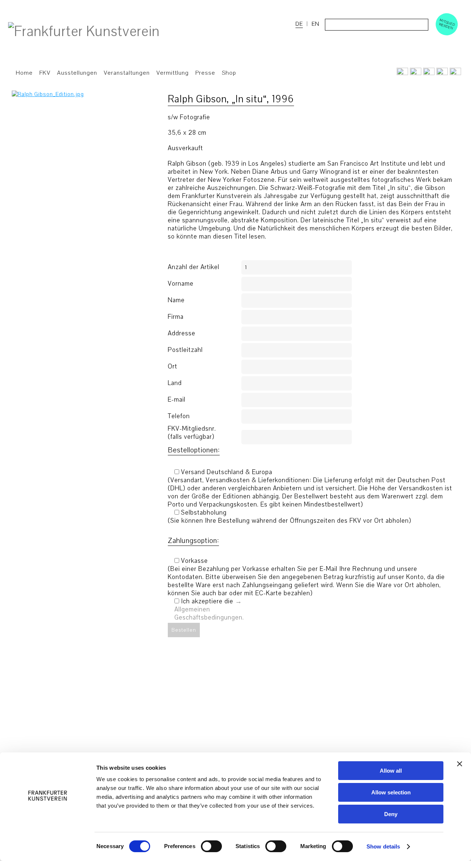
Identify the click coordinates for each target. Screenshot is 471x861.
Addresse (181, 333)
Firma (176, 317)
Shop (229, 73)
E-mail (176, 400)
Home (24, 73)
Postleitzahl (185, 350)
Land (175, 383)
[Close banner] (459, 763)
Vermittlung (172, 73)
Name (176, 300)
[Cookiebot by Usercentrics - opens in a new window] (47, 846)
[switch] (211, 846)
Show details (383, 846)
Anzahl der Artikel (193, 267)
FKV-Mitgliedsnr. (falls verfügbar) (192, 433)
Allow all (391, 771)
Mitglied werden (447, 24)
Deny (390, 814)
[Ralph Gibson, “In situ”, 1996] (48, 94)
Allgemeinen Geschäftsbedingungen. (209, 613)
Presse (205, 73)
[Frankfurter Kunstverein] (84, 31)
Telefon (179, 416)
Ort (172, 367)
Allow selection (391, 792)
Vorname (181, 284)
